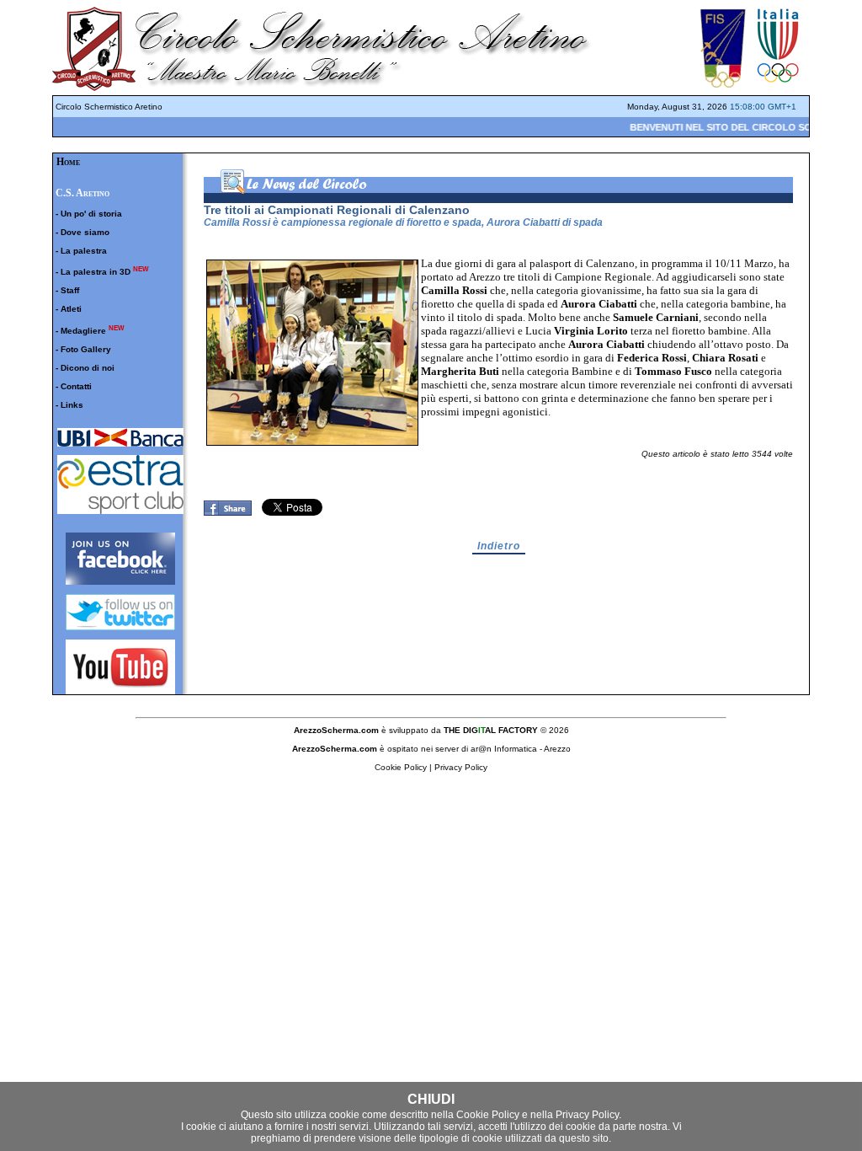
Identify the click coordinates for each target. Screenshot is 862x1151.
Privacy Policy (587, 1115)
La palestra (84, 250)
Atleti (71, 308)
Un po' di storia (91, 213)
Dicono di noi (87, 367)
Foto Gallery (86, 349)
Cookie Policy (487, 1115)
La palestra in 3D (95, 271)
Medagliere (83, 330)
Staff (70, 290)
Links (72, 405)
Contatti (76, 386)
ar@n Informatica (504, 748)
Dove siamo (85, 232)
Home (68, 162)
